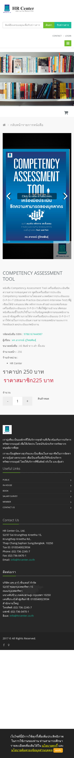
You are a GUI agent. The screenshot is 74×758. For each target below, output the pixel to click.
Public (6, 479)
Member (7, 501)
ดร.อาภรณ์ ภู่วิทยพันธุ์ (24, 340)
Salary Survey (10, 496)
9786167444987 (33, 334)
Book (5, 490)
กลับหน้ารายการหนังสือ (26, 125)
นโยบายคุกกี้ (50, 746)
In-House (7, 485)
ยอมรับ (58, 750)
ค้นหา (49, 25)
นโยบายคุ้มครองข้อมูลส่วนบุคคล (32, 750)
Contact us (9, 507)
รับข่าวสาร (63, 25)
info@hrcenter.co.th (23, 559)
